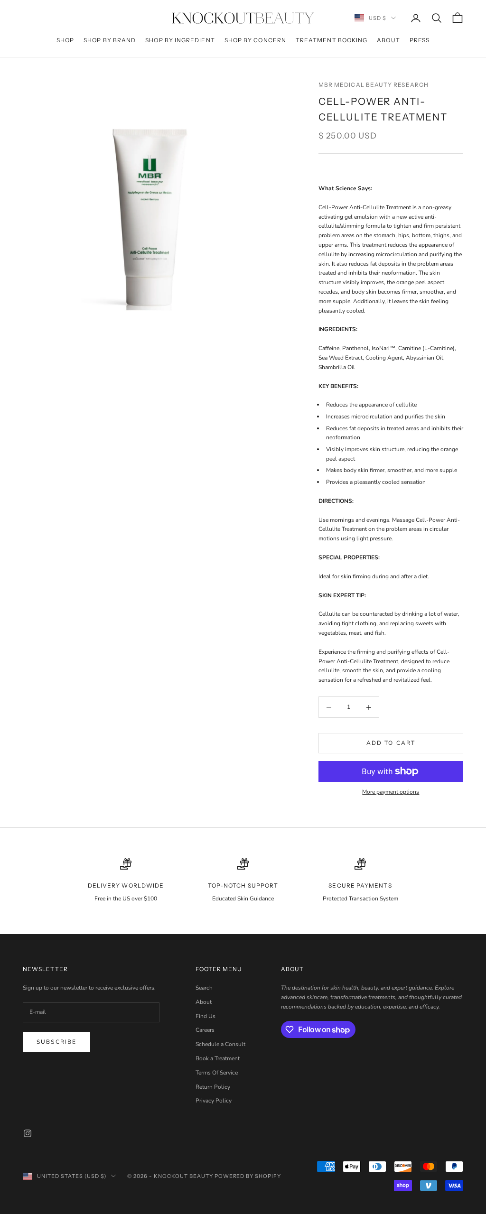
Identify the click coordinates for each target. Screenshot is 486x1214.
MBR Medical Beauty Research (373, 84)
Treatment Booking (331, 40)
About (388, 40)
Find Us (205, 1016)
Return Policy (213, 1087)
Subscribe (56, 1042)
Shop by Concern (255, 40)
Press (420, 40)
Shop (65, 40)
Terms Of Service (217, 1072)
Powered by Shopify (248, 1176)
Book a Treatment (218, 1058)
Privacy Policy (214, 1100)
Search (204, 988)
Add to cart (391, 743)
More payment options (390, 792)
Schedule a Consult (220, 1044)
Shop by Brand (110, 40)
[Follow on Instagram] (27, 1133)
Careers (205, 1030)
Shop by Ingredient (180, 40)
